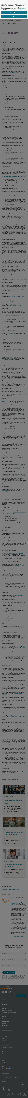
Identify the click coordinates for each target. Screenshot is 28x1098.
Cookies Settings (14, 12)
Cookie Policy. (22, 9)
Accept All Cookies (14, 16)
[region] (14, 9)
